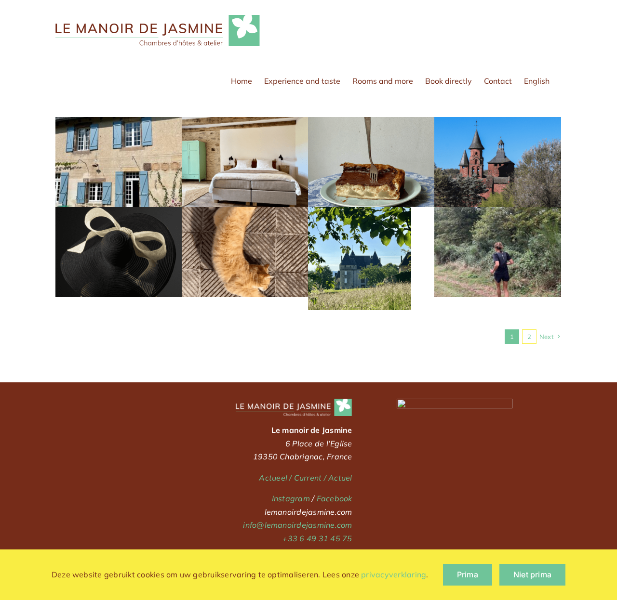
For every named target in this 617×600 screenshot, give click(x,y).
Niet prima (532, 574)
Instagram (291, 498)
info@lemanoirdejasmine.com (297, 525)
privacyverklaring (393, 574)
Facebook (334, 498)
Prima (467, 574)
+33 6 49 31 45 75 (317, 538)
